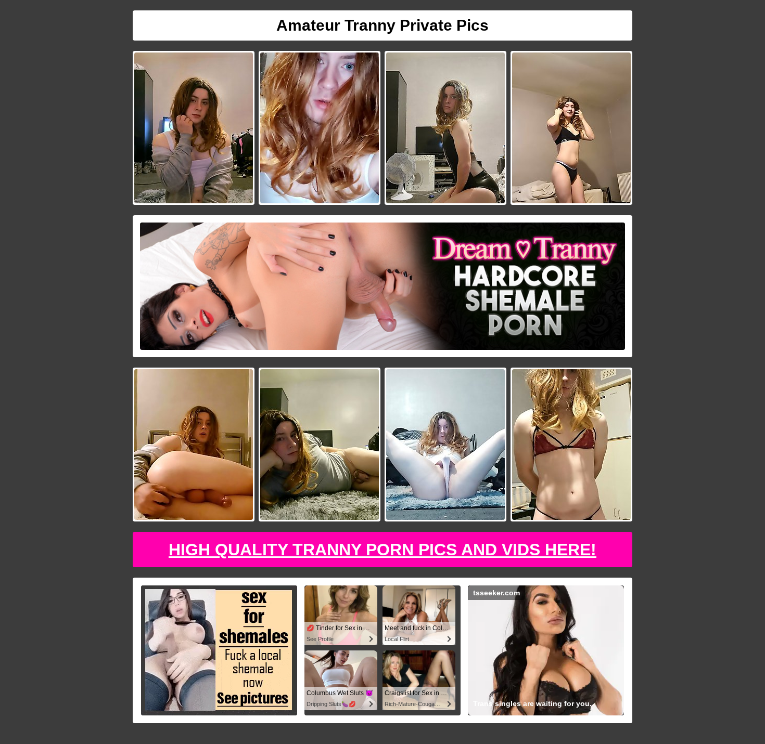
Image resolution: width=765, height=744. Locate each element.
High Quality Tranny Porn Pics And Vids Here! (382, 549)
